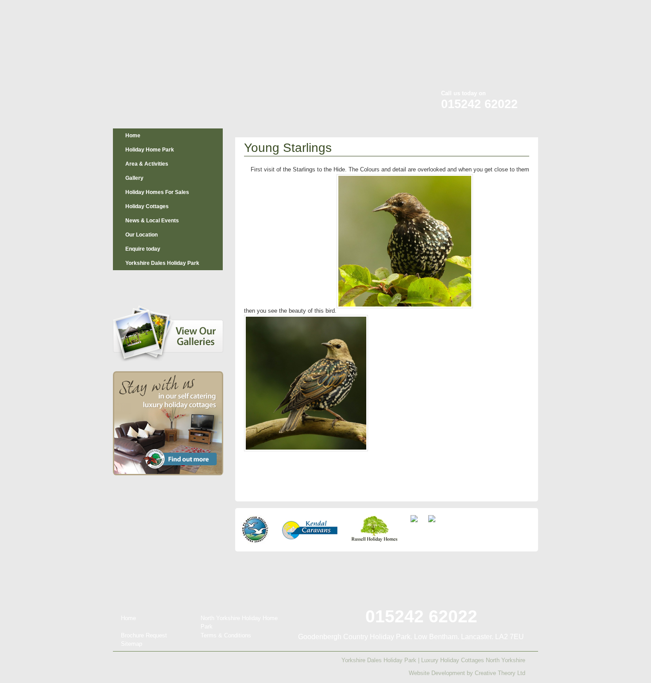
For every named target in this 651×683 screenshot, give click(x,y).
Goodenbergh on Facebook (480, 12)
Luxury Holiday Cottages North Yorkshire (473, 660)
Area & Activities (146, 164)
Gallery (134, 178)
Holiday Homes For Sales (157, 192)
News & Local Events (152, 220)
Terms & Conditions (226, 635)
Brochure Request (144, 635)
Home (132, 135)
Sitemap (131, 643)
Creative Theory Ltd (500, 673)
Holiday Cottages (147, 206)
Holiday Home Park (149, 150)
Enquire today (142, 249)
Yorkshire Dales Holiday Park (162, 263)
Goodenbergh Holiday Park (159, 58)
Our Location (141, 235)
